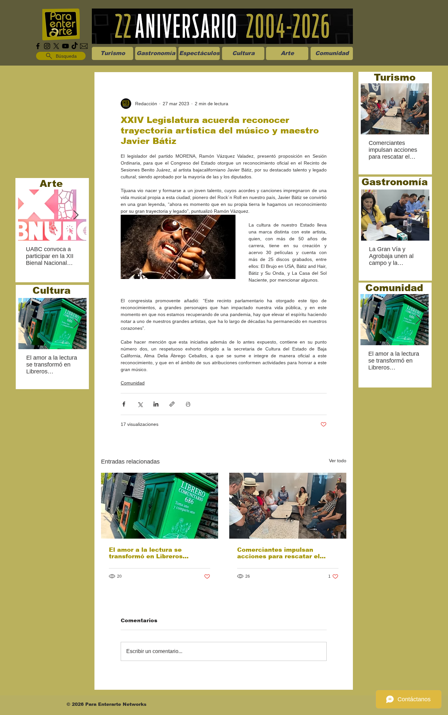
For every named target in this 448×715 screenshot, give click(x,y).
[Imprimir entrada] (188, 404)
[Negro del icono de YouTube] (65, 46)
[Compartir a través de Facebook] (124, 404)
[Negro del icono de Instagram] (47, 46)
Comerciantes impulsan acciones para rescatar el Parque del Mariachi (278, 553)
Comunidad (133, 383)
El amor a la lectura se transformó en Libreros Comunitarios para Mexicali (153, 553)
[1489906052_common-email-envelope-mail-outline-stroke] (84, 46)
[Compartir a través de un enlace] (172, 404)
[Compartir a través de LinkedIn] (156, 404)
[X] (56, 46)
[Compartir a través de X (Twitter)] (140, 404)
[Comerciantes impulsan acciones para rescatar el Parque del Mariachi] (287, 506)
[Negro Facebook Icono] (38, 46)
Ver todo (337, 460)
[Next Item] (76, 215)
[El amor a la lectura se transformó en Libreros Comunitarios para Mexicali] (159, 506)
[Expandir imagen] (178, 247)
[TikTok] (75, 46)
